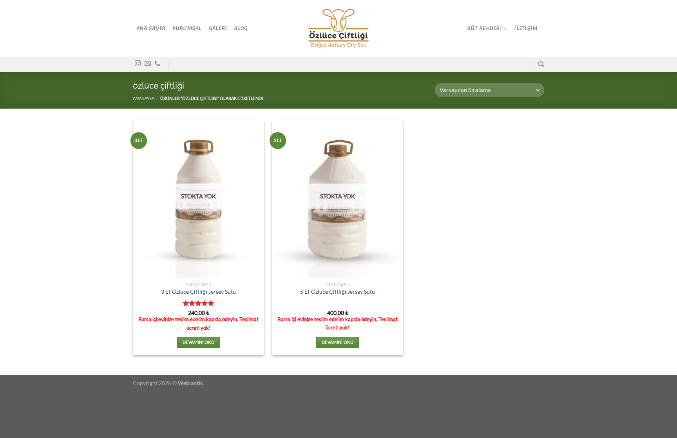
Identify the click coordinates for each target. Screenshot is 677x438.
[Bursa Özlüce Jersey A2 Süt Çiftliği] (339, 28)
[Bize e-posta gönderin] (148, 63)
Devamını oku (198, 342)
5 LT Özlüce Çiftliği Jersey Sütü (337, 291)
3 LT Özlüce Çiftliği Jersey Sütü (198, 291)
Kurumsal (187, 28)
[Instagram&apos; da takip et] (138, 63)
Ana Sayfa (150, 28)
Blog (241, 28)
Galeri (218, 28)
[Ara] (541, 64)
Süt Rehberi (484, 28)
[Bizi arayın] (157, 63)
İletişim (525, 28)
